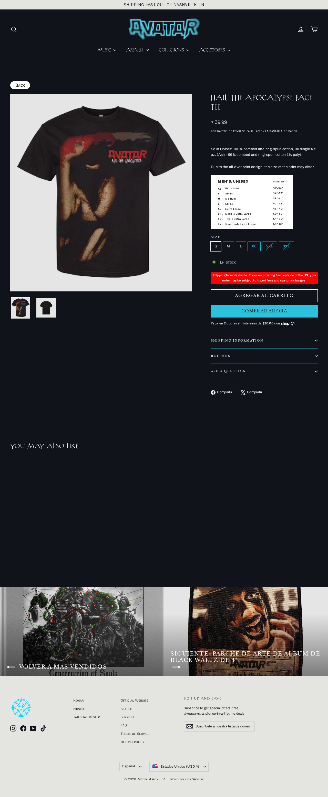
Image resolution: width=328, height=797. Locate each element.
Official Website (135, 700)
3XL (286, 246)
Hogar (78, 700)
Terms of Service (135, 734)
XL (254, 246)
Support (127, 717)
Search (126, 709)
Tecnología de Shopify (186, 779)
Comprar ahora (264, 310)
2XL (269, 246)
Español (128, 766)
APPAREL (135, 50)
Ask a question (228, 371)
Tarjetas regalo (86, 717)
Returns (221, 356)
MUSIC (105, 50)
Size (215, 237)
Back (20, 85)
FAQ (124, 725)
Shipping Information (237, 340)
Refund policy (133, 742)
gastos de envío (229, 131)
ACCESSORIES (212, 50)
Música (79, 709)
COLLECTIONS (172, 50)
